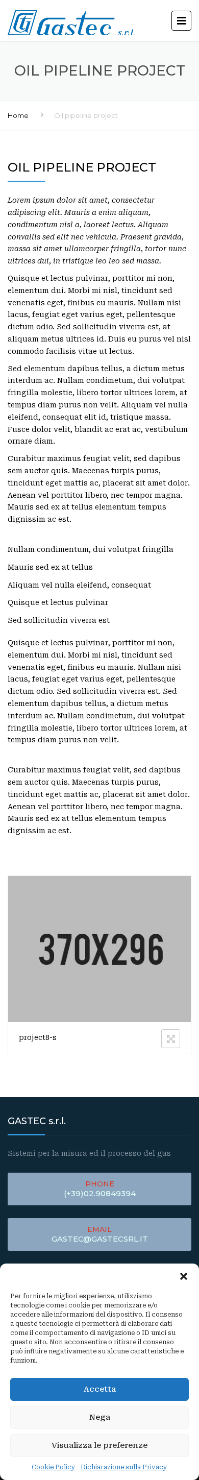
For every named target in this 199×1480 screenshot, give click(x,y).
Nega (99, 1417)
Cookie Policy (54, 1467)
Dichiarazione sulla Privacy (124, 1467)
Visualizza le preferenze (99, 1445)
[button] (184, 1276)
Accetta (100, 1389)
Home (18, 115)
